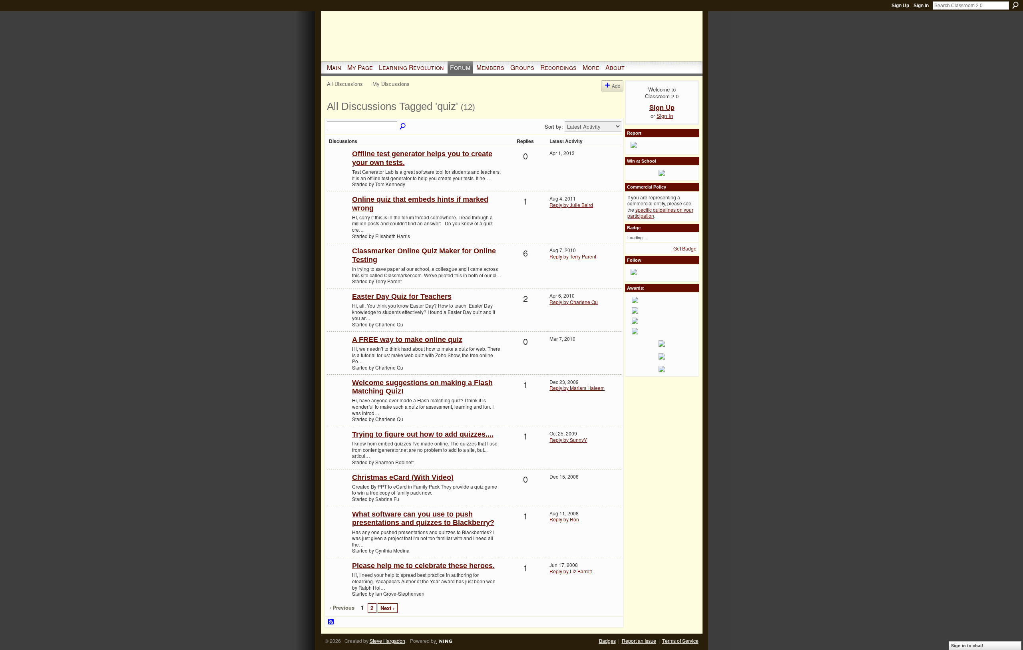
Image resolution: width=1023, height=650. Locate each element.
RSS (331, 622)
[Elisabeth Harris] (338, 212)
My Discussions (391, 83)
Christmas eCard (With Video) (403, 477)
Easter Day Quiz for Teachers (402, 296)
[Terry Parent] (338, 263)
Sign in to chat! (967, 645)
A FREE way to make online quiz (407, 340)
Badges (607, 640)
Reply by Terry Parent (572, 256)
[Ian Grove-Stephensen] (338, 578)
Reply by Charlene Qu (573, 301)
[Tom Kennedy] (338, 166)
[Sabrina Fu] (338, 490)
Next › (387, 608)
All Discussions (345, 83)
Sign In (921, 5)
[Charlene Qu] (338, 309)
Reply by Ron (564, 519)
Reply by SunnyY (568, 439)
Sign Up (900, 5)
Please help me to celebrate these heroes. (423, 566)
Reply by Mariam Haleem (577, 387)
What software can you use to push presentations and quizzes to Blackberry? (423, 518)
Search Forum (403, 126)
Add (616, 85)
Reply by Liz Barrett (570, 571)
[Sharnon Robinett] (338, 447)
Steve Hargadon (387, 640)
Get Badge (685, 248)
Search (1015, 5)
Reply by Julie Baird (571, 204)
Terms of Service (680, 640)
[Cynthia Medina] (338, 527)
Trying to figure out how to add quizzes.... (423, 434)
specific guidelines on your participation (660, 212)
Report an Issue (639, 640)
